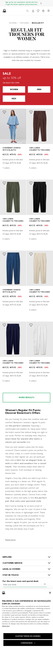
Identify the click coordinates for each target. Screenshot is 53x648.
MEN (39, 89)
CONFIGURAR (26, 643)
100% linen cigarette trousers (39, 149)
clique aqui (6, 626)
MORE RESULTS (26, 397)
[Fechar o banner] (50, 593)
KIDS (14, 98)
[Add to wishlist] (4, 112)
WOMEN (14, 89)
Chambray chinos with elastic (12, 149)
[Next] (41, 3)
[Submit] (44, 584)
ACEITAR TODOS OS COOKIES (27, 636)
